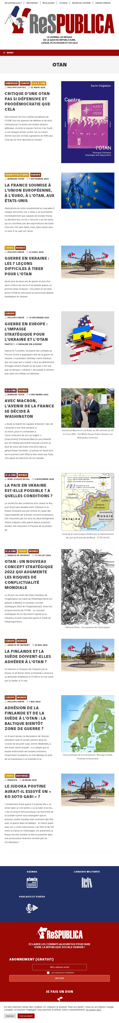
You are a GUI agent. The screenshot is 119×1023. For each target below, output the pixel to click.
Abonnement (32, 3)
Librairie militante (102, 3)
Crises (9, 248)
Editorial (22, 776)
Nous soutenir (49, 3)
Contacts (63, 3)
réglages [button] (10, 1016)
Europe (25, 83)
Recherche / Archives (81, 3)
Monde (20, 248)
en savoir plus (93, 1009)
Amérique (11, 83)
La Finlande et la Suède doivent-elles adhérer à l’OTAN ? (28, 656)
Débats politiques (17, 175)
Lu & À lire (38, 83)
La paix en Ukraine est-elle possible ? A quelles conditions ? (29, 490)
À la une (10, 390)
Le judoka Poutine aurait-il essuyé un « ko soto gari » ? (28, 791)
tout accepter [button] (26, 1016)
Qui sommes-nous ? (13, 3)
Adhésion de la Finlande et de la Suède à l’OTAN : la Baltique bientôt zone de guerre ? (25, 718)
